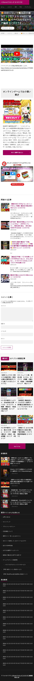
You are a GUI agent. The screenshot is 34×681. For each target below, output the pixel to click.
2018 (4, 630)
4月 (14, 584)
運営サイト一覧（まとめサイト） (12, 536)
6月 (19, 584)
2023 (4, 604)
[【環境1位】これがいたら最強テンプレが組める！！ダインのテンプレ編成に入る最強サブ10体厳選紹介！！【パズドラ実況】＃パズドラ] (5, 461)
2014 (4, 656)
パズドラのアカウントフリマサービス (15, 564)
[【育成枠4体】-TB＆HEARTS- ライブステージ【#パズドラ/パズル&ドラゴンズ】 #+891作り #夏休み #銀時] (5, 493)
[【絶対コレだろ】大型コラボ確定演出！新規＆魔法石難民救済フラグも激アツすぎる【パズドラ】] (5, 483)
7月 (21, 584)
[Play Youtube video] (17, 54)
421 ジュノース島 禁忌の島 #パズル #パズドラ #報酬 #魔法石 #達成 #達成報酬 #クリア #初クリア (25, 379)
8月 (23, 584)
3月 (12, 584)
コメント (3, 305)
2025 (4, 590)
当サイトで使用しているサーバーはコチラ (14, 541)
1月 (7, 584)
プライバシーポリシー (9, 526)
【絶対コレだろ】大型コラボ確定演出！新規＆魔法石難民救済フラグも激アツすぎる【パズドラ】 (8, 379)
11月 (31, 590)
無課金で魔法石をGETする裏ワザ (12, 555)
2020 (4, 623)
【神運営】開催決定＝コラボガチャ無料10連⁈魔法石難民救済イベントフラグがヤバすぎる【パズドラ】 (25, 405)
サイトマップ (6, 522)
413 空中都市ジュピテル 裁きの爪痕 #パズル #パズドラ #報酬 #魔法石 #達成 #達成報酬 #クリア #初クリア (9, 433)
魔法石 (10, 28)
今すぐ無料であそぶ (17, 152)
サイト (3, 338)
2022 (4, 610)
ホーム (2, 7)
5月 (16, 584)
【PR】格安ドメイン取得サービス (12, 569)
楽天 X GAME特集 (8, 545)
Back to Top (17, 446)
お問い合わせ (6, 517)
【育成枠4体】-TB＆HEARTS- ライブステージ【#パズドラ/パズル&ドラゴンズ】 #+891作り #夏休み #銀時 (21, 492)
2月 (10, 584)
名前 (3, 323)
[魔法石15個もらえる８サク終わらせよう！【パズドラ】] (5, 278)
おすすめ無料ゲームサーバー (11, 550)
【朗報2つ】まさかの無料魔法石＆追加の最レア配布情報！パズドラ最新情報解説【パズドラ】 (25, 432)
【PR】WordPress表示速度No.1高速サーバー (15, 574)
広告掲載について (8, 531)
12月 (4, 592)
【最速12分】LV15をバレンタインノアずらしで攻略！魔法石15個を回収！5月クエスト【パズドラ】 (21, 206)
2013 (4, 663)
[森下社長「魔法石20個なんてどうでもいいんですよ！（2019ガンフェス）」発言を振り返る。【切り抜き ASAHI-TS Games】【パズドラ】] (5, 225)
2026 (4, 584)
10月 (28, 590)
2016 (4, 643)
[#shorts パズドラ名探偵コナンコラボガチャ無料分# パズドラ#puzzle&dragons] (5, 472)
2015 (4, 650)
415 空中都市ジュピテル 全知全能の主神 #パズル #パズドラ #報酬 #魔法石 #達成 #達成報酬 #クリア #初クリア (9, 406)
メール (3, 331)
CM (16, 7)
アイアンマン (28, 7)
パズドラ (9, 7)
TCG (20, 7)
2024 (4, 597)
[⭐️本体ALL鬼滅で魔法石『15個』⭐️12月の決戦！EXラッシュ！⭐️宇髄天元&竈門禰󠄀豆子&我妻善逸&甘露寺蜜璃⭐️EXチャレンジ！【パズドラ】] (5, 245)
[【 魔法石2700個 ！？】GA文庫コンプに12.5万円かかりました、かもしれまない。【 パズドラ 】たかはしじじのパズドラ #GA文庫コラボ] (5, 260)
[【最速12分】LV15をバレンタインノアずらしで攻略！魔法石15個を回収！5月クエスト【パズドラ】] (5, 207)
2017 (4, 637)
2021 (4, 617)
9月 (26, 590)
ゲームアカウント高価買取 (10, 560)
